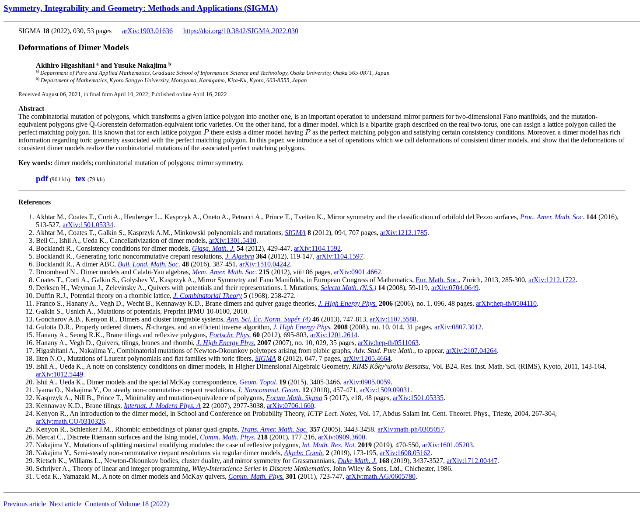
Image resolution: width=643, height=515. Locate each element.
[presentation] (92, 124)
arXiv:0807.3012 (458, 327)
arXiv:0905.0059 (367, 382)
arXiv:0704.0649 (455, 287)
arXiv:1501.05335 (418, 397)
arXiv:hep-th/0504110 (506, 303)
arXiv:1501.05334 (88, 224)
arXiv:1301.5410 (232, 240)
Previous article (24, 504)
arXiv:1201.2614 (333, 335)
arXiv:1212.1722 (552, 279)
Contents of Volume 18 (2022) (127, 504)
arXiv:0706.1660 (290, 405)
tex (80, 178)
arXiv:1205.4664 (367, 358)
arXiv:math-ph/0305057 (410, 429)
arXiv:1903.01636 (147, 31)
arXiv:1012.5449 (59, 374)
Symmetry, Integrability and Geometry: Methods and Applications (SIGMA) (140, 8)
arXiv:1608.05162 (405, 452)
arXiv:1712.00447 (472, 460)
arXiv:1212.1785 (403, 232)
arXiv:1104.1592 (317, 248)
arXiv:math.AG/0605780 (381, 476)
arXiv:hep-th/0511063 (388, 342)
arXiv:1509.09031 (385, 390)
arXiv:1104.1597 (339, 256)
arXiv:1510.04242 (264, 264)
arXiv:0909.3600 (341, 437)
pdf (42, 178)
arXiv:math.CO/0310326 (70, 421)
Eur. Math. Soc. (437, 279)
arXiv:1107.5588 (393, 319)
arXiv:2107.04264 (471, 350)
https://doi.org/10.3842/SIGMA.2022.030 (240, 31)
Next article (65, 504)
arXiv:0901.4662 (357, 272)
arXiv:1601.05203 (447, 445)
